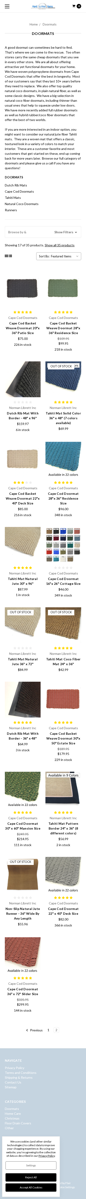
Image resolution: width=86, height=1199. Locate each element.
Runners (11, 210)
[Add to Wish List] (35, 283)
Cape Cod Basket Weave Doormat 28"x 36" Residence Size (63, 328)
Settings (31, 1165)
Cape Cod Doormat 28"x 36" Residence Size (63, 498)
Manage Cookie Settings (60, 1187)
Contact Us (13, 1082)
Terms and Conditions (20, 1073)
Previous (36, 1030)
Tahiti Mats (13, 198)
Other (9, 1128)
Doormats (49, 24)
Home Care (13, 1113)
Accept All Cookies (31, 1187)
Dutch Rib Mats (16, 185)
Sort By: (44, 256)
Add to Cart (23, 557)
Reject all (31, 1177)
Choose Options (23, 302)
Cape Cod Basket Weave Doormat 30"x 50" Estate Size (63, 738)
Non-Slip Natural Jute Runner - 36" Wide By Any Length (23, 913)
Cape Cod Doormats (19, 191)
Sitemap (11, 1087)
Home (34, 24)
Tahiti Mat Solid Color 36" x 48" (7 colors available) (63, 418)
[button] (43, 232)
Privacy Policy (14, 1068)
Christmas (12, 1118)
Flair (68, 1183)
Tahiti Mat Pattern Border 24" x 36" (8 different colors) (63, 828)
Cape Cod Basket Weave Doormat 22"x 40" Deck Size (23, 498)
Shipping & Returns (19, 1077)
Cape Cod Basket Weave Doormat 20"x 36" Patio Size (23, 328)
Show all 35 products (60, 245)
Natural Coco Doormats (22, 204)
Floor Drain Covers (18, 1123)
